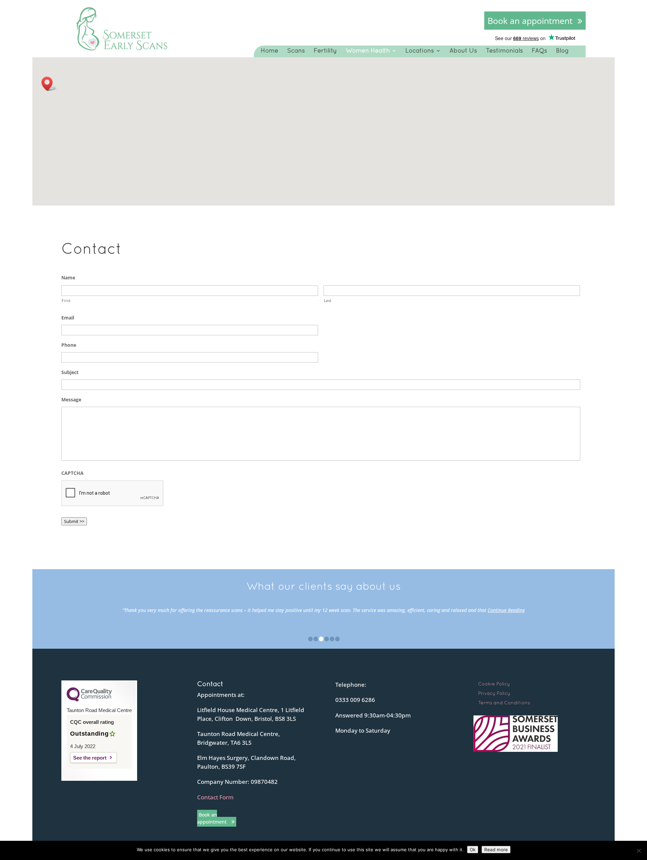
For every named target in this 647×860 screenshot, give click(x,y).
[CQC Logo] (89, 700)
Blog (562, 50)
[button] (49, 83)
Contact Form (215, 797)
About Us (463, 50)
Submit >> (74, 521)
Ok (472, 849)
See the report (89, 758)
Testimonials (504, 50)
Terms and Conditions (504, 702)
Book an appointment (530, 20)
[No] (638, 850)
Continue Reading (506, 610)
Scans (296, 50)
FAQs (539, 50)
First (66, 300)
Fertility (325, 50)
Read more (496, 849)
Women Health (368, 50)
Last (328, 300)
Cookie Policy (494, 683)
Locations (419, 50)
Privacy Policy (494, 693)
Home (269, 50)
